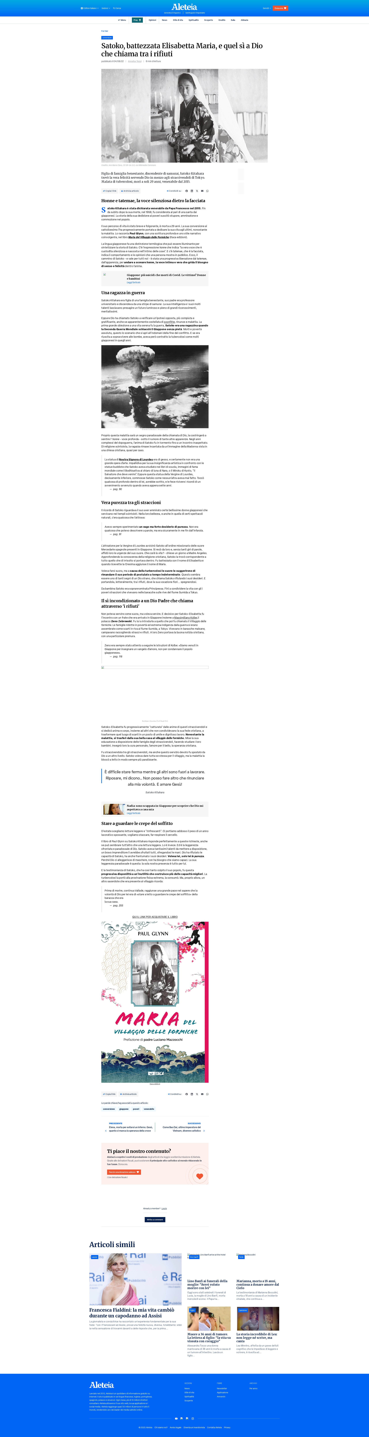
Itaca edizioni (155, 1084)
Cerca (118, 8)
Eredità (222, 20)
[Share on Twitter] (197, 191)
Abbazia (244, 20)
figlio (192, 1310)
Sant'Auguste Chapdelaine (195, 13)
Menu (123, 20)
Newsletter (222, 1388)
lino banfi (194, 1257)
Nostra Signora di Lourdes (136, 459)
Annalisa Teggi (135, 61)
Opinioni (152, 20)
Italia (233, 20)
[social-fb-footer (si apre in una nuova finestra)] (181, 1418)
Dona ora (279, 8)
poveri (136, 1109)
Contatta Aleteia (214, 1427)
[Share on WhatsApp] (207, 191)
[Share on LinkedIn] (192, 191)
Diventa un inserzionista (194, 1427)
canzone (243, 1310)
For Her (104, 31)
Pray (136, 20)
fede (241, 1257)
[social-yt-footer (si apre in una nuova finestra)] (176, 1418)
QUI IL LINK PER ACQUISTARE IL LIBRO (155, 917)
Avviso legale (175, 1427)
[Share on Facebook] (187, 191)
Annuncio (221, 1396)
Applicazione (222, 1392)
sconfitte (169, 322)
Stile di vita (178, 20)
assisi (94, 1257)
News (164, 20)
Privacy (227, 1427)
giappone (123, 1109)
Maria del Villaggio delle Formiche (148, 237)
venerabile (149, 1109)
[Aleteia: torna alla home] (184, 6)
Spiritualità (193, 20)
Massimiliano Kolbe (185, 617)
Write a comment (155, 1219)
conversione (109, 1109)
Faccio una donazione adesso (122, 1172)
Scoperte (208, 20)
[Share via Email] (202, 191)
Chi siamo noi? (161, 1427)
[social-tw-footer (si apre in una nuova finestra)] (187, 1418)
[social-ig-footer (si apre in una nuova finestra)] (192, 1418)
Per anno (253, 1388)
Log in (164, 1208)
